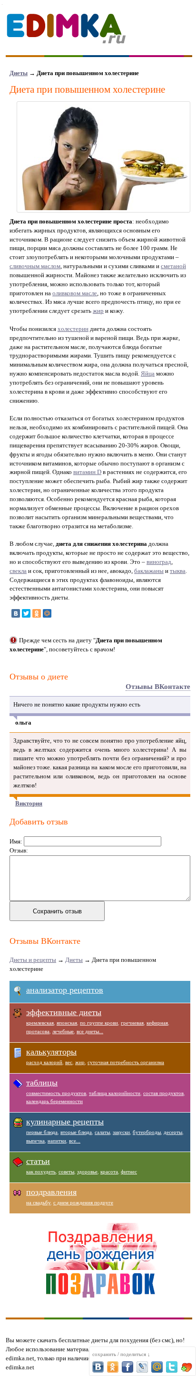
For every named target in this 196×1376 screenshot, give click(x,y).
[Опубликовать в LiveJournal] (142, 1367)
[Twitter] (26, 613)
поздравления (51, 1192)
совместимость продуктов (56, 1093)
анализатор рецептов (64, 990)
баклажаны (149, 570)
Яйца (148, 373)
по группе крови (99, 1023)
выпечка (35, 1140)
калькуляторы (51, 1051)
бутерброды (147, 1132)
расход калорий (44, 1062)
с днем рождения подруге (83, 1202)
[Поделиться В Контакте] (98, 1367)
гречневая (132, 1023)
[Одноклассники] (36, 613)
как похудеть (41, 1171)
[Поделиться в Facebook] (127, 1367)
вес (68, 1062)
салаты (102, 1132)
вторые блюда (76, 1132)
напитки (57, 1140)
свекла (18, 570)
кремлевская (40, 1023)
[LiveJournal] (57, 613)
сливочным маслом (35, 266)
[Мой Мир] (47, 613)
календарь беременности (54, 1101)
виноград (159, 561)
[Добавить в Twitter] (171, 1367)
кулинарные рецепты (65, 1121)
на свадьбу (38, 1202)
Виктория (28, 803)
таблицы (42, 1082)
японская (67, 1023)
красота (109, 1171)
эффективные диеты (63, 1012)
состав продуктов (163, 1093)
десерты (173, 1132)
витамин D (87, 471)
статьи (38, 1161)
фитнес (129, 1171)
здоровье (87, 1171)
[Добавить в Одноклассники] (112, 1367)
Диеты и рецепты (33, 959)
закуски (121, 1132)
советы (66, 1171)
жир (98, 310)
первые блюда (42, 1132)
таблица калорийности (114, 1093)
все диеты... (90, 1031)
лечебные (63, 1031)
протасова (37, 1031)
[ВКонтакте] (15, 613)
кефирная (157, 1023)
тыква (178, 570)
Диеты (19, 73)
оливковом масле (74, 293)
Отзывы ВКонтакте (158, 686)
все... (74, 1140)
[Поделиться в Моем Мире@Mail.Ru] (157, 1367)
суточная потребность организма (126, 1062)
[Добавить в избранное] (186, 1367)
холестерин (73, 328)
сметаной (173, 266)
